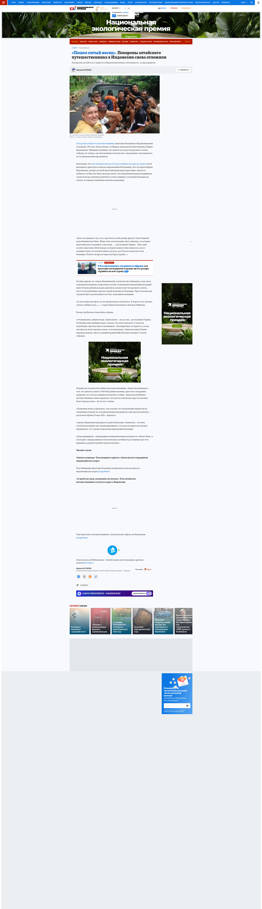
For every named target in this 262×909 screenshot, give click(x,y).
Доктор (216, 2)
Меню (3, 2)
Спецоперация (33, 2)
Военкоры (103, 41)
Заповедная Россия (160, 41)
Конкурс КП (134, 41)
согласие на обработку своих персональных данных (174, 710)
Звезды (88, 2)
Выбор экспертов (202, 2)
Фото (14, 2)
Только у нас (93, 41)
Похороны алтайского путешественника (95, 143)
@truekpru (88, 562)
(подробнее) (104, 471)
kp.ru (149, 569)
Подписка (186, 8)
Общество (57, 2)
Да (114, 15)
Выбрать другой (123, 15)
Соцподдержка (111, 2)
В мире (79, 2)
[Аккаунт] (258, 2)
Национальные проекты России (179, 2)
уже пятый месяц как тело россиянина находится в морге (118, 163)
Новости (83, 41)
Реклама (173, 8)
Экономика (69, 2)
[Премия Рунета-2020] (100, 8)
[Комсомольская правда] (81, 8)
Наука (122, 2)
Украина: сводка (114, 41)
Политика (46, 2)
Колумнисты (141, 2)
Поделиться (184, 70)
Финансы (226, 2)
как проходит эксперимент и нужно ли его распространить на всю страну (124, 269)
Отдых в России (146, 41)
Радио (163, 8)
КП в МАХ (125, 41)
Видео (21, 2)
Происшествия (155, 2)
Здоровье (98, 2)
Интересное (84, 585)
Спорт (130, 2)
